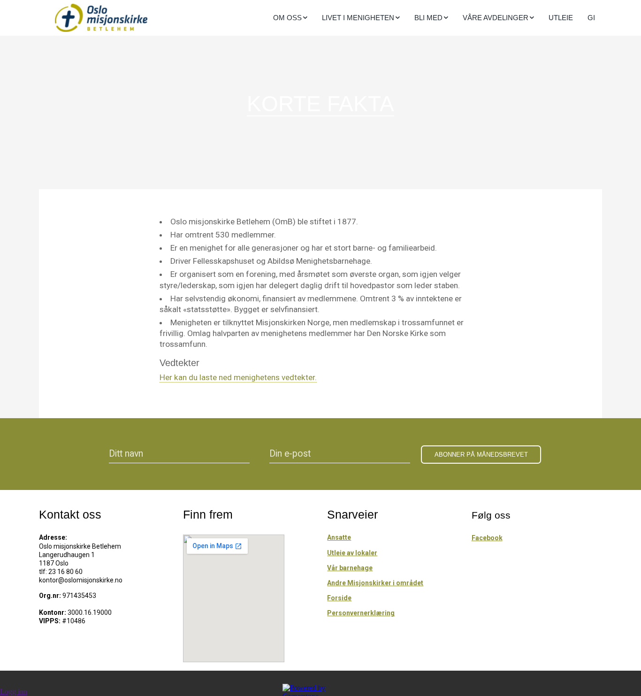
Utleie (561, 18)
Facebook (487, 538)
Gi (591, 18)
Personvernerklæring (361, 613)
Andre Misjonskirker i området (375, 583)
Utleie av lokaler (352, 553)
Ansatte (339, 537)
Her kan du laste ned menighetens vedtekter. (238, 377)
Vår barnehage (350, 568)
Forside (339, 598)
